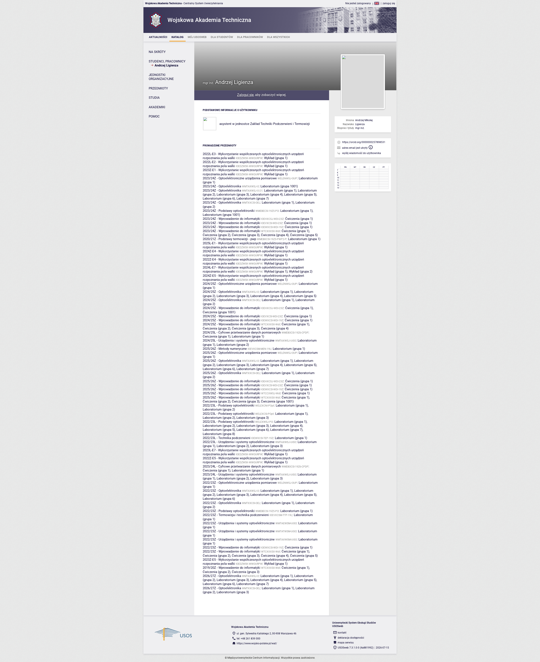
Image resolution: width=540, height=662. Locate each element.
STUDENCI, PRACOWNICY (167, 61)
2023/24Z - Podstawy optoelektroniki (229, 211)
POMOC (154, 116)
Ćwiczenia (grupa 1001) (219, 312)
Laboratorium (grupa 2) (233, 345)
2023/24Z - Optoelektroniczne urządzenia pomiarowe (240, 178)
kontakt (342, 632)
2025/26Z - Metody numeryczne (225, 349)
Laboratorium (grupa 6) (219, 198)
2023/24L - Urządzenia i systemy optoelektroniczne (238, 474)
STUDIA (154, 98)
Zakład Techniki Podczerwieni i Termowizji (280, 124)
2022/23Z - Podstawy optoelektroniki (229, 511)
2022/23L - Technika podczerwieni (226, 438)
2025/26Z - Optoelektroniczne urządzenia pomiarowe (240, 353)
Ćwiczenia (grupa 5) (304, 235)
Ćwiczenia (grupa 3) (245, 235)
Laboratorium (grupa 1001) (279, 186)
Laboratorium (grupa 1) (280, 190)
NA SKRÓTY (157, 52)
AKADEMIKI (157, 107)
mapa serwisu (346, 642)
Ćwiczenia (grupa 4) (275, 235)
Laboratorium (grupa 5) (300, 194)
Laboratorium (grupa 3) (233, 194)
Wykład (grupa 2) (300, 271)
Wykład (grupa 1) (276, 158)
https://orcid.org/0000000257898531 (363, 142)
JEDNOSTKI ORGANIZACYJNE (161, 77)
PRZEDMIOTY (158, 88)
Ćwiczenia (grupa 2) (216, 235)
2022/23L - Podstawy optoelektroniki (228, 405)
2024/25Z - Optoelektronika (222, 292)
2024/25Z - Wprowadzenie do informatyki (231, 308)
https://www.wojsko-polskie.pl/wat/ (257, 643)
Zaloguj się (245, 95)
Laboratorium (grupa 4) (266, 194)
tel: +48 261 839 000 (248, 638)
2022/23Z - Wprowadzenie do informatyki (231, 547)
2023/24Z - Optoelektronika (222, 186)
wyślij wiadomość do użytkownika (361, 153)
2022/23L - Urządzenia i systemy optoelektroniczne (238, 442)
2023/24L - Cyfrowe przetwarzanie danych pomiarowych (242, 466)
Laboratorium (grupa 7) (252, 198)
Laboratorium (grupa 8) (219, 434)
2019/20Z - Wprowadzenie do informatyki (231, 568)
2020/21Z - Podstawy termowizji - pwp (229, 239)
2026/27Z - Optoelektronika (222, 576)
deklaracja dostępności (351, 637)
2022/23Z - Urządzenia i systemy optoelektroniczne (239, 523)
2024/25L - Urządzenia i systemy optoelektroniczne (238, 340)
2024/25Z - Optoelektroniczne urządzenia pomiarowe (240, 284)
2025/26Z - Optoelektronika (222, 361)
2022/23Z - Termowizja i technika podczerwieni (236, 515)
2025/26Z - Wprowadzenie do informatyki (231, 381)
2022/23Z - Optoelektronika (222, 491)
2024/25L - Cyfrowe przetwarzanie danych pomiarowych (242, 332)
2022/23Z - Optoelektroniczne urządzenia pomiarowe (240, 483)
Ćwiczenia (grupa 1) (299, 219)
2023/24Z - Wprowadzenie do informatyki (231, 219)
